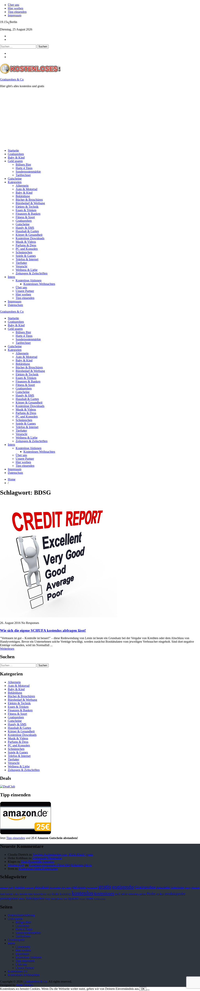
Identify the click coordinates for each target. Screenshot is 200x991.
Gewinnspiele (16, 939)
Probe (151, 894)
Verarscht (21, 266)
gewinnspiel (92, 887)
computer (29, 888)
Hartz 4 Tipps (24, 168)
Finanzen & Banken (28, 213)
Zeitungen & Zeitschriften (31, 273)
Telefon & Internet (27, 259)
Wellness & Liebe (27, 269)
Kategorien (14, 182)
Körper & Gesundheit (29, 234)
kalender (24, 894)
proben (160, 894)
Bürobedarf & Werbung (30, 203)
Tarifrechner (23, 175)
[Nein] (147, 989)
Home (11, 479)
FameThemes (24, 985)
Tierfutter (21, 262)
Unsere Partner (25, 291)
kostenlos (82, 893)
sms (65, 899)
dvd (63, 887)
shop (47, 899)
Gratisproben (16, 154)
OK (143, 988)
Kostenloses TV (18, 971)
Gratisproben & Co (12, 79)
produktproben (9, 898)
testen (89, 898)
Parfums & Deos (26, 245)
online (124, 894)
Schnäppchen (24, 252)
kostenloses (104, 893)
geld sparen (79, 887)
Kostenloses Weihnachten (39, 284)
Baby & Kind (16, 157)
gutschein (163, 887)
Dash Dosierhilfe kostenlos (37, 861)
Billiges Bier (23, 164)
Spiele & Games (26, 255)
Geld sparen (15, 161)
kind (49, 894)
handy (188, 888)
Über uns (13, 4)
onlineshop (133, 894)
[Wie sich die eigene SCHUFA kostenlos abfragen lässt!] (58, 616)
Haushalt (195, 888)
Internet (8, 894)
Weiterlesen (7, 648)
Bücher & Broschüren (29, 199)
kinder (55, 893)
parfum (142, 894)
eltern (68, 888)
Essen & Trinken (26, 210)
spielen (82, 899)
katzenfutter (40, 894)
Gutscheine (15, 178)
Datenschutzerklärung (21, 915)
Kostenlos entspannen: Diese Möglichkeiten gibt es (60, 865)
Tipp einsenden (17, 11)
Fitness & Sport (25, 217)
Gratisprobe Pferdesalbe (47, 858)
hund (2, 894)
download (42, 887)
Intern (11, 277)
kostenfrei (65, 893)
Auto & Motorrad (26, 189)
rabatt (22, 898)
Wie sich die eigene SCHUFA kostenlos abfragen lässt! (43, 630)
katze (30, 894)
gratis (104, 886)
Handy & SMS (25, 227)
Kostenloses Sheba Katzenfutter (38, 868)
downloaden (55, 887)
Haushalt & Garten (27, 231)
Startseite (13, 150)
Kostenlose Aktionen (28, 280)
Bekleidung (23, 196)
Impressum (14, 15)
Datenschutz (15, 305)
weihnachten (99, 899)
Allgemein (22, 185)
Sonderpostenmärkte (28, 171)
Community (23, 946)
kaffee (16, 894)
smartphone (57, 898)
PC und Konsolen (27, 248)
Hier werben (15, 8)
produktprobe (175, 894)
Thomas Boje (16, 865)
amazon (4, 887)
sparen (73, 898)
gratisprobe (123, 886)
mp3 (117, 894)
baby (11, 887)
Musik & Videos (26, 241)
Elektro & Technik (27, 206)
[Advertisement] (100, 118)
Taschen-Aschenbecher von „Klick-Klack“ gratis (63, 854)
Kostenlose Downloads (30, 238)
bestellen (20, 887)
